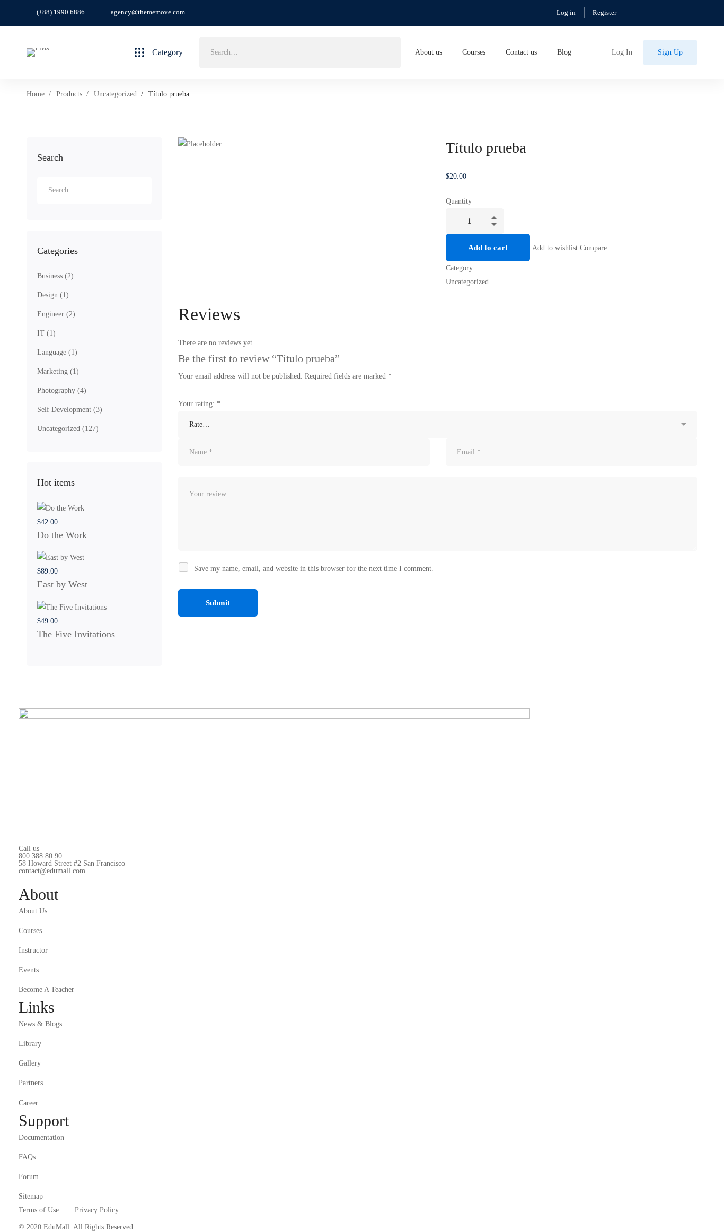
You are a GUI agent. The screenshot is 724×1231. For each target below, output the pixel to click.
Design (53, 295)
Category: (460, 268)
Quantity (459, 201)
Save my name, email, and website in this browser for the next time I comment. (314, 569)
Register (604, 12)
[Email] (480, 296)
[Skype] (51, 879)
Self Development (69, 410)
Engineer (56, 314)
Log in (566, 12)
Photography (61, 390)
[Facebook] (457, 296)
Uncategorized (115, 94)
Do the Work (62, 535)
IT (46, 333)
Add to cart (488, 247)
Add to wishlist (555, 248)
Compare (593, 248)
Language (57, 352)
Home (36, 94)
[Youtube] (68, 879)
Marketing (58, 371)
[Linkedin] (464, 296)
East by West (62, 584)
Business (55, 276)
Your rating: (199, 404)
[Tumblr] (472, 296)
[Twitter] (449, 296)
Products (69, 94)
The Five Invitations (76, 634)
